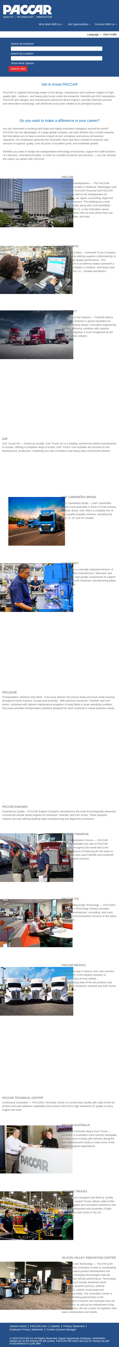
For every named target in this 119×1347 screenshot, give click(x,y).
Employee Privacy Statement (26, 1329)
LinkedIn (55, 1326)
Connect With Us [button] (105, 24)
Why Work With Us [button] (50, 24)
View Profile (110, 34)
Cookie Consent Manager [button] (61, 1329)
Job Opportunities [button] (78, 24)
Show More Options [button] (22, 63)
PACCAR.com (38, 1326)
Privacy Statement (73, 1326)
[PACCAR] (27, 11)
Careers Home (18, 1326)
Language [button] (93, 34)
